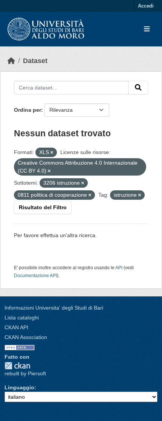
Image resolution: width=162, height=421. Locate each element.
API (118, 267)
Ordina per (27, 110)
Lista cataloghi (22, 318)
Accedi (146, 6)
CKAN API (16, 327)
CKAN (17, 366)
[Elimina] (51, 152)
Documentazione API (35, 275)
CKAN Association (26, 337)
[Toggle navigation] (146, 29)
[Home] (11, 61)
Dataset (35, 61)
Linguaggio (19, 387)
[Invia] (138, 87)
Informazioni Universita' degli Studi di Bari (54, 308)
